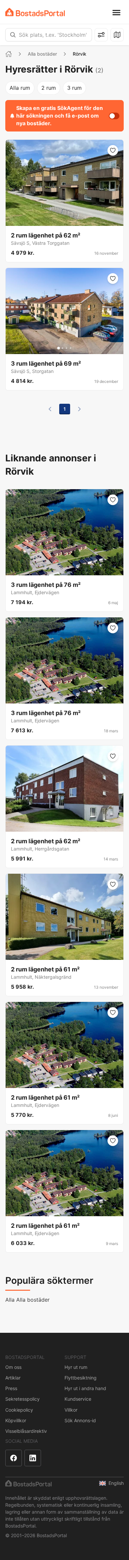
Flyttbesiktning (80, 1377)
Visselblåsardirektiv (26, 1431)
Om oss (13, 1367)
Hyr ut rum (75, 1367)
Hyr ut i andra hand (85, 1388)
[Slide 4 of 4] (70, 348)
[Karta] (117, 34)
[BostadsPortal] (35, 12)
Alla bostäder (42, 54)
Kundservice (77, 1399)
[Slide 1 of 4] (59, 348)
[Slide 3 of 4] (66, 348)
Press (11, 1388)
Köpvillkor (15, 1420)
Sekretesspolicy (22, 1399)
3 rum (74, 87)
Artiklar (13, 1377)
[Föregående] (50, 409)
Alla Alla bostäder (27, 1299)
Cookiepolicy (19, 1410)
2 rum (48, 87)
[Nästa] (79, 409)
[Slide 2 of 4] (62, 348)
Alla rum (20, 87)
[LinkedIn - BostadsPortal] (32, 1458)
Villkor (70, 1410)
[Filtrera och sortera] (101, 34)
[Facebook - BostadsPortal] (13, 1458)
